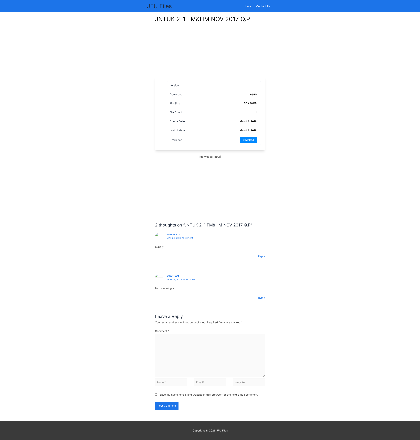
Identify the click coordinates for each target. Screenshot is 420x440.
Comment (162, 331)
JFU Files (159, 6)
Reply (261, 256)
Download (248, 139)
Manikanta (173, 234)
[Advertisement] (210, 52)
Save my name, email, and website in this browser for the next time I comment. (209, 394)
